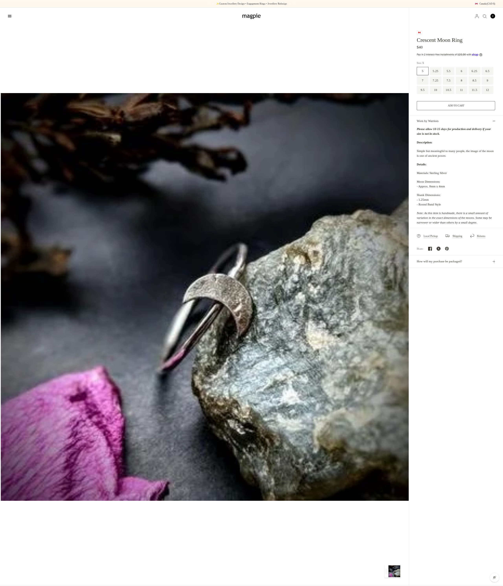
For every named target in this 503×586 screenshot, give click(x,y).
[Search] (484, 16)
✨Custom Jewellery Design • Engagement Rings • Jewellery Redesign (251, 4)
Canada (487, 3)
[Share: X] (438, 249)
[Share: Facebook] (430, 249)
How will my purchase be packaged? (439, 261)
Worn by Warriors (428, 121)
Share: (420, 248)
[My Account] (477, 16)
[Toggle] (386, 571)
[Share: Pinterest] (447, 249)
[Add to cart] (456, 105)
